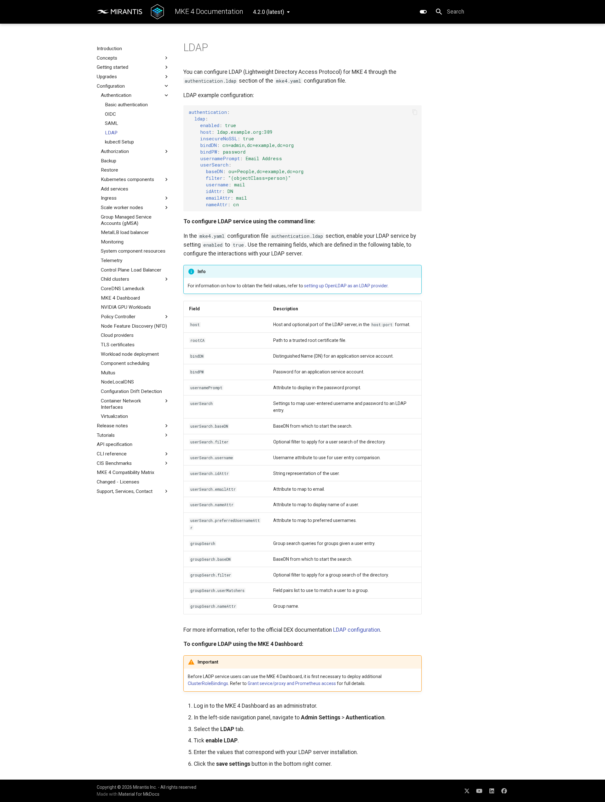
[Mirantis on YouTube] (479, 790)
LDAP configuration (356, 630)
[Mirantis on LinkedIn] (491, 790)
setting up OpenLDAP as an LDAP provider (346, 285)
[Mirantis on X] (466, 790)
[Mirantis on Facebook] (504, 790)
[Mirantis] (119, 12)
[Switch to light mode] (423, 12)
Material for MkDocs (138, 794)
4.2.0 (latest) (268, 12)
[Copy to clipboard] (415, 112)
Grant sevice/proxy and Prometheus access (292, 683)
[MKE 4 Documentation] (157, 11)
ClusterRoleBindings (208, 683)
